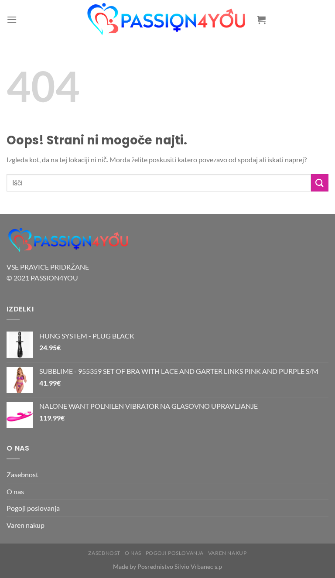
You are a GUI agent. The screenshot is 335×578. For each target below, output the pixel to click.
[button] (12, 19)
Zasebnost (22, 474)
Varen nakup (25, 525)
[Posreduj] (319, 182)
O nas (15, 491)
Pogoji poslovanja (33, 508)
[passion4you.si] (167, 19)
